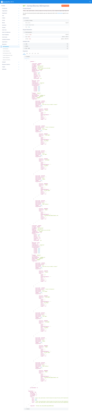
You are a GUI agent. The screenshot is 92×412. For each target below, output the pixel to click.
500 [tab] (38, 53)
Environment (60, 13)
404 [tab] (35, 53)
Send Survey (10, 37)
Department (10, 13)
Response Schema (6, 59)
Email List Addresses (10, 32)
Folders (10, 18)
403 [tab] (32, 53)
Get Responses (6, 46)
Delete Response (6, 57)
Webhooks (10, 69)
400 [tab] (27, 53)
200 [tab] (24, 53)
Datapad (10, 62)
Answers (10, 27)
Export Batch (10, 42)
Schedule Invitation (10, 39)
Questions (10, 25)
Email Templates (10, 34)
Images (10, 67)
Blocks (10, 22)
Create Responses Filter (7, 55)
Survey (10, 20)
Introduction (10, 8)
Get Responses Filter (7, 53)
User (10, 15)
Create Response (6, 51)
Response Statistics (10, 64)
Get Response (5, 48)
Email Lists (10, 30)
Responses (10, 44)
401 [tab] (29, 53)
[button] (10, 6)
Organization (10, 11)
